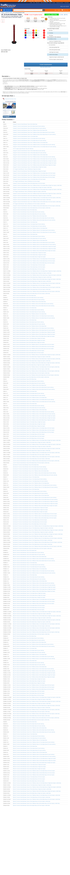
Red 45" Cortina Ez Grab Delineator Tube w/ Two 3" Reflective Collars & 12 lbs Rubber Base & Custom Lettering (33, 315)
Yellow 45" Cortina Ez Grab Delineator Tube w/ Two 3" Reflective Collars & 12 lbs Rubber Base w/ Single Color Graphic (34, 246)
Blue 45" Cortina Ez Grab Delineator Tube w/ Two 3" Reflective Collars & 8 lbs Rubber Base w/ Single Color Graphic (34, 676)
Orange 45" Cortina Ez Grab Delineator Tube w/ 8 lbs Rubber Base (25, 124)
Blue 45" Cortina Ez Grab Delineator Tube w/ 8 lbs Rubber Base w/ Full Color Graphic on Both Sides (31, 719)
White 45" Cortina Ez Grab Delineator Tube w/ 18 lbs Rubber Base (25, 746)
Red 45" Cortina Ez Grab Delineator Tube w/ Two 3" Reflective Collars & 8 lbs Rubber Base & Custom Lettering (33, 303)
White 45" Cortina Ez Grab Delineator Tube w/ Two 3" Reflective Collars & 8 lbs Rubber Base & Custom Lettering (33, 729)
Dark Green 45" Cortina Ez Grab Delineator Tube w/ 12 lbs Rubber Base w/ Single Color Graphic (30, 507)
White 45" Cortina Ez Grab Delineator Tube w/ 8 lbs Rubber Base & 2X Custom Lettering (29, 725)
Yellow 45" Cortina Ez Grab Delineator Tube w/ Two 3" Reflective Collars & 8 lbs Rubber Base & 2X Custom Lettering (34, 220)
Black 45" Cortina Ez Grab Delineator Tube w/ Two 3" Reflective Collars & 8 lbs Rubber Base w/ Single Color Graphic (34, 591)
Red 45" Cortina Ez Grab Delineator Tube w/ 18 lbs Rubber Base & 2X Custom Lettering (29, 324)
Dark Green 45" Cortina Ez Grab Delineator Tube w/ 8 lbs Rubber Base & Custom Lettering (29, 466)
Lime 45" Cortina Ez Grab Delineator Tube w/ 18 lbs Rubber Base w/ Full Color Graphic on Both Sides (31, 458)
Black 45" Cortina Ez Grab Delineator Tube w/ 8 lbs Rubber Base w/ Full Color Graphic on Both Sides (31, 634)
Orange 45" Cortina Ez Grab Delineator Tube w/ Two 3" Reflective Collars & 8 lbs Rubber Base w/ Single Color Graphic (34, 164)
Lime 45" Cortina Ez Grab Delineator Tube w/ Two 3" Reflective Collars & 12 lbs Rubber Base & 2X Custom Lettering (34, 401)
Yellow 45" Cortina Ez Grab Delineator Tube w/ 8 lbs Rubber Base (25, 209)
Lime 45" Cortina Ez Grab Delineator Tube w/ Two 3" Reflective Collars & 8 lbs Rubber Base (29, 385)
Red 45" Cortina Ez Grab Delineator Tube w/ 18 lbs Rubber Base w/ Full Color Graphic (28, 350)
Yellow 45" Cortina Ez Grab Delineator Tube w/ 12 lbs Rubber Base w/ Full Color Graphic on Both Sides (31, 285)
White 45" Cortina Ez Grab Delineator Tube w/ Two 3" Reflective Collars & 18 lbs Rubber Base (30, 752)
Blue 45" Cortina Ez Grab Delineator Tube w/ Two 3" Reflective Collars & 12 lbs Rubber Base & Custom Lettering (33, 656)
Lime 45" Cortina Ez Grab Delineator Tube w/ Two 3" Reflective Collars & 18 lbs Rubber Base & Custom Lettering (33, 411)
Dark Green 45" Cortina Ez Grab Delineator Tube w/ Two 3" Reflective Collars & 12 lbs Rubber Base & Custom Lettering (34, 485)
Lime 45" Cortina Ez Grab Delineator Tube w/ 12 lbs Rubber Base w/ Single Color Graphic (29, 421)
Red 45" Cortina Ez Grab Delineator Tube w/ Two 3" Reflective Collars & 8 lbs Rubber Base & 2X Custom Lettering (33, 305)
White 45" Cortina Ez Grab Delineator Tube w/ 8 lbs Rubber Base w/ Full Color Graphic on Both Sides (31, 805)
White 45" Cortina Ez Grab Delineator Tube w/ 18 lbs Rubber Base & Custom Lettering (28, 748)
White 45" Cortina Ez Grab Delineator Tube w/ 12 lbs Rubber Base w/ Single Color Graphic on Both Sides (32, 785)
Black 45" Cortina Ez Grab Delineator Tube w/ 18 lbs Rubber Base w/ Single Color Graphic (29, 595)
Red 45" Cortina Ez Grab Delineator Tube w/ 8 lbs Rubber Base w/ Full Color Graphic (28, 352)
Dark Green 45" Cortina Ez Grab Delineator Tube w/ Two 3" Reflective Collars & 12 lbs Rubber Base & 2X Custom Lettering (35, 487)
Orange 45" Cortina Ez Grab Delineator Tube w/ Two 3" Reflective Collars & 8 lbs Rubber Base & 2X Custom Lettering (34, 134)
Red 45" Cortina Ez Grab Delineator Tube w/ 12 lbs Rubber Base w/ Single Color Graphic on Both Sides (31, 356)
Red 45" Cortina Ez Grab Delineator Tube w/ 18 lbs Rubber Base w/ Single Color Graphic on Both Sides (31, 360)
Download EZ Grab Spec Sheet (10, 98)
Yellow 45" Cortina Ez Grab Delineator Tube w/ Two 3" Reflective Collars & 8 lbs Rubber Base (30, 215)
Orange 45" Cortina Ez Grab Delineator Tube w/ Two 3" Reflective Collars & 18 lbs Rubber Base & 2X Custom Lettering (34, 158)
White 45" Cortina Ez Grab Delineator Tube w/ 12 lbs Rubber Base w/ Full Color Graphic (29, 776)
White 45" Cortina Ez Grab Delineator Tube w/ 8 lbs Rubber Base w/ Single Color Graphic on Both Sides (32, 793)
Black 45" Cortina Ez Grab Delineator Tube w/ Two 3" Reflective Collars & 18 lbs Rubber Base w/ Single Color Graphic (34, 589)
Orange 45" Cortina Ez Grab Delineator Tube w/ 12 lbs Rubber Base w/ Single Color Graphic (29, 167)
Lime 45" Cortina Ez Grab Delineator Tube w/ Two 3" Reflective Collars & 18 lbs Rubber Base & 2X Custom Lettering (34, 413)
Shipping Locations (59, 2)
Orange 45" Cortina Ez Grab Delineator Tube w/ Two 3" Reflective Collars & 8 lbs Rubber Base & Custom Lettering (33, 132)
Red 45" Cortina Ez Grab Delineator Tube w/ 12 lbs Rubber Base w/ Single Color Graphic (29, 338)
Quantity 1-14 (28, 21)
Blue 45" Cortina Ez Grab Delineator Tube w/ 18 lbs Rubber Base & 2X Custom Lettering (29, 664)
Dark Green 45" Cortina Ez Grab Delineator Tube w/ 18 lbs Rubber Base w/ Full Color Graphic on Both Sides (32, 544)
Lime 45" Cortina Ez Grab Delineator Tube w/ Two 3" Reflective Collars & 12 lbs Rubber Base (30, 397)
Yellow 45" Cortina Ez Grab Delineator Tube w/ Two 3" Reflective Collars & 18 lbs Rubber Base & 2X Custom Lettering (34, 244)
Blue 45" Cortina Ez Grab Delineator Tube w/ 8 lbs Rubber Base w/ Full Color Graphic (28, 695)
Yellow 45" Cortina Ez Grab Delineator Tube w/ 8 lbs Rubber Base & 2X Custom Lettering (29, 213)
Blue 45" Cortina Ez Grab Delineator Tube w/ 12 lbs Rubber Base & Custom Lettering (28, 650)
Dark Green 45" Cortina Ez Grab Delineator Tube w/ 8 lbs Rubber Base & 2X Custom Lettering (30, 468)
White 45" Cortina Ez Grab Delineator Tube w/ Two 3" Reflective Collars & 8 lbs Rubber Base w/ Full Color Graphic (33, 774)
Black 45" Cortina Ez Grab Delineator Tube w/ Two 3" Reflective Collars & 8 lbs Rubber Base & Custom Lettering (33, 558)
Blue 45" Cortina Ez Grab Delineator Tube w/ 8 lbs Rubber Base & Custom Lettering (28, 638)
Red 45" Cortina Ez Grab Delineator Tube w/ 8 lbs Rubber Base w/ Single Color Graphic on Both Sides (31, 364)
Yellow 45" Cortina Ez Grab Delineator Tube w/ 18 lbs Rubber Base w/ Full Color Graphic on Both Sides (31, 289)
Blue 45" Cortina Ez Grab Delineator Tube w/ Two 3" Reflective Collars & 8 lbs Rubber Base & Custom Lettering (33, 644)
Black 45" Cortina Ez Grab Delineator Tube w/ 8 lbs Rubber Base (24, 550)
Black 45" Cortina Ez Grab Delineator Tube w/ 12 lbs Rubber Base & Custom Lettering (28, 564)
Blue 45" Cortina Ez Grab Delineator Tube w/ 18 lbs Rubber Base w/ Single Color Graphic (29, 681)
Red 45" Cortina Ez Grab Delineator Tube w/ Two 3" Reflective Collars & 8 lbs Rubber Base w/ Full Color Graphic (33, 348)
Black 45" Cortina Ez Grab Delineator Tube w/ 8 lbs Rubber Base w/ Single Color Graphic (29, 597)
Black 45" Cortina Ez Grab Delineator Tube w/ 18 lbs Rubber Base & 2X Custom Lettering (29, 579)
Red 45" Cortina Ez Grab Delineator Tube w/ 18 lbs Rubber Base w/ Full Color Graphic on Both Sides (31, 373)
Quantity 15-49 (35, 21)
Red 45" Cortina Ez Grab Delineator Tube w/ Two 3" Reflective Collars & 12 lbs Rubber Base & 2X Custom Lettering (34, 317)
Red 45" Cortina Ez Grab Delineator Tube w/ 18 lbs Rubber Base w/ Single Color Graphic (29, 340)
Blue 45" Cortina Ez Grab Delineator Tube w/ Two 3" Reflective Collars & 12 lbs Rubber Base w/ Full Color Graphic (33, 685)
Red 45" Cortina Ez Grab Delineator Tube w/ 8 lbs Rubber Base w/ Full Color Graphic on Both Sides (31, 377)
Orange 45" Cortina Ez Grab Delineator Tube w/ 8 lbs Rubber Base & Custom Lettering (29, 126)
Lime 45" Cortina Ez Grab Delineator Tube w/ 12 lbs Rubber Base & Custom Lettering (28, 393)
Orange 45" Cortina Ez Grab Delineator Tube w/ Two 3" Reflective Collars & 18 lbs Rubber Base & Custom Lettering (34, 156)
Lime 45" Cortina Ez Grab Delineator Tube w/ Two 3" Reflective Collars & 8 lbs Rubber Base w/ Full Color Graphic (33, 432)
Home (3, 12)
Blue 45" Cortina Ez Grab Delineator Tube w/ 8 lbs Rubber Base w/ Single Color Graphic (29, 683)
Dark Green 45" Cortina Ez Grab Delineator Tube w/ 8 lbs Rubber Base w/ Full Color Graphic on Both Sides (32, 548)
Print (66, 14)
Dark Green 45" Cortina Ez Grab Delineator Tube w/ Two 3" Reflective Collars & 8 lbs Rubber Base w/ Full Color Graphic (34, 517)
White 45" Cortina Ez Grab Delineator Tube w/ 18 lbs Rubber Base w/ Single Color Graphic (29, 766)
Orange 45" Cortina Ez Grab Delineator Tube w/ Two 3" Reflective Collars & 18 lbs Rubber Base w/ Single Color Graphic (34, 162)
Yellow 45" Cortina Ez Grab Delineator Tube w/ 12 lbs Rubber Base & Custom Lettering (29, 224)
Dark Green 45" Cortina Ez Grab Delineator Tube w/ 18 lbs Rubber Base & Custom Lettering (29, 491)
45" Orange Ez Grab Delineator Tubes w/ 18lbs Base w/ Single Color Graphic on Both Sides (29, 191)
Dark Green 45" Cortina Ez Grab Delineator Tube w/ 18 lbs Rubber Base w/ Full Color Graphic (30, 521)
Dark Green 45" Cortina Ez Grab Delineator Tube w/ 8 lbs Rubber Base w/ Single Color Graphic (30, 511)
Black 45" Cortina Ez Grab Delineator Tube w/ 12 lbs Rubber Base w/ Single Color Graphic (29, 593)
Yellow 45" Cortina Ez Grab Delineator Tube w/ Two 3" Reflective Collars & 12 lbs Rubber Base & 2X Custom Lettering (34, 232)
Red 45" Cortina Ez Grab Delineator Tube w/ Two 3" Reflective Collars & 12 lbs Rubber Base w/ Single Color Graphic (34, 332)
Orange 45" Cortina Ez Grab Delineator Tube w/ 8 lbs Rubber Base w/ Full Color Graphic (29, 183)
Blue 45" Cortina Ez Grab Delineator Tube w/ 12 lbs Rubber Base (25, 648)
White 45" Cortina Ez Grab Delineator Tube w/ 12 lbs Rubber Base (25, 734)
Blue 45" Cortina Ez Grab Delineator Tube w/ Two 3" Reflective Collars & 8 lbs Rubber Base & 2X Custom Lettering (33, 646)
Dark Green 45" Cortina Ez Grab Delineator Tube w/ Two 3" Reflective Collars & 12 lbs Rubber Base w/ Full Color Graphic (35, 513)
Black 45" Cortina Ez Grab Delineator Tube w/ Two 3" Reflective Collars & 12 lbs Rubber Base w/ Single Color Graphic (34, 587)
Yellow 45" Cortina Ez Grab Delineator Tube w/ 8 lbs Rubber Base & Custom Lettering (28, 211)
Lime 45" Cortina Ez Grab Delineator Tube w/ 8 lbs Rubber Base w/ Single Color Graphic (29, 426)
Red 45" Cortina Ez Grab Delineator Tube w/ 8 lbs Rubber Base (24, 295)
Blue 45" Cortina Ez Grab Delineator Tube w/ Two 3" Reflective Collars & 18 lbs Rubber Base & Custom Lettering (33, 668)
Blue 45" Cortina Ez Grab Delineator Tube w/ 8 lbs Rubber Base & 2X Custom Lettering (29, 640)
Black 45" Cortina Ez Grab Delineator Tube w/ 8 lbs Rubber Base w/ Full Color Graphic (28, 609)
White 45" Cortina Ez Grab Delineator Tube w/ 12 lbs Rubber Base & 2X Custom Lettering (29, 738)
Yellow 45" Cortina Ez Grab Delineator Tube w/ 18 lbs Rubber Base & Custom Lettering (29, 236)
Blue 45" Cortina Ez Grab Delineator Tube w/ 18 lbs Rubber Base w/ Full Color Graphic (28, 693)
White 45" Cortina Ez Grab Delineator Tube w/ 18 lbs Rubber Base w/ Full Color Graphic (29, 778)
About (50, 2)
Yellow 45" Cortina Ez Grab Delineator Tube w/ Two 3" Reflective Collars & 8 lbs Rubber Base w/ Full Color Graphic (34, 262)
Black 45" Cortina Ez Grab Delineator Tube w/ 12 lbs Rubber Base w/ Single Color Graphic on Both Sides (32, 613)
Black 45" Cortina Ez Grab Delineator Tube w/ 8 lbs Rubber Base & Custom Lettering (28, 552)
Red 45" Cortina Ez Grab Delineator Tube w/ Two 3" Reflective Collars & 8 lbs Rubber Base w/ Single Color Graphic (34, 336)
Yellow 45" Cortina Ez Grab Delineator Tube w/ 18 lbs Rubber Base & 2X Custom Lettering (29, 238)
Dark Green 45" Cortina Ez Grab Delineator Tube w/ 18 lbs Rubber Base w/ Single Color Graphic (30, 509)
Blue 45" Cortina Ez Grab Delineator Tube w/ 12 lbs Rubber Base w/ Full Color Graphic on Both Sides (31, 711)
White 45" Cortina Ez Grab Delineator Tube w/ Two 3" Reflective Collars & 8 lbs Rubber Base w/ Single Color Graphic (34, 762)
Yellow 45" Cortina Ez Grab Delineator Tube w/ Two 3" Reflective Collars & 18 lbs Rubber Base (30, 240)
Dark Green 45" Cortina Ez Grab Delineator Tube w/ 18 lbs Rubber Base (26, 489)
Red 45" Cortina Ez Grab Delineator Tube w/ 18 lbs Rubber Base (24, 319)
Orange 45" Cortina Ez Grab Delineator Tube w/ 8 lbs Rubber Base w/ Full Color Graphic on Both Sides (31, 207)
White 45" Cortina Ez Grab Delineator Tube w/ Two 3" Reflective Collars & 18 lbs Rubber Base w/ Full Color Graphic (34, 772)
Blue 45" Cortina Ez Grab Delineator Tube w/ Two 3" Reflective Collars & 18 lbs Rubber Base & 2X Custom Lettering (34, 670)
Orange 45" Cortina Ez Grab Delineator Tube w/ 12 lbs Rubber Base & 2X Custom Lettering (29, 140)
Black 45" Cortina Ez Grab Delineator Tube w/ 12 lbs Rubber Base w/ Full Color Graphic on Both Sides (31, 625)
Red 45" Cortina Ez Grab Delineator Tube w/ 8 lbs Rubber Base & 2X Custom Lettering (28, 299)
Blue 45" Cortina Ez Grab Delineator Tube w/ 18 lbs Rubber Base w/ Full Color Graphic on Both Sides (31, 715)
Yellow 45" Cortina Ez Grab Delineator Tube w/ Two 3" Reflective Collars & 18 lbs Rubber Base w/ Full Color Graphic (34, 260)
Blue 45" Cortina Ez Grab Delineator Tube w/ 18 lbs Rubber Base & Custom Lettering (28, 662)
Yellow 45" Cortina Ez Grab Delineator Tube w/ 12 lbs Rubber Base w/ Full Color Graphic (29, 264)
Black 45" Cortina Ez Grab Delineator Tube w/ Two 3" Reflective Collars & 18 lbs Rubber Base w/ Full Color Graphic (34, 601)
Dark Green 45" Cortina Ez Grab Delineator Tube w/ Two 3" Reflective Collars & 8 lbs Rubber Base (31, 470)
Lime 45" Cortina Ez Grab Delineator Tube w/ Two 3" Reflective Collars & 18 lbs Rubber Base (30, 409)
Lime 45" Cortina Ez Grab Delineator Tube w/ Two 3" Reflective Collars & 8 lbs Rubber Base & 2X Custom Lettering (34, 389)
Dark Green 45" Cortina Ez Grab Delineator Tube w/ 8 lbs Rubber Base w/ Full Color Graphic (30, 523)
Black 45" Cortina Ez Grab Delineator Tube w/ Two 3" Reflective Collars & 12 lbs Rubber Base (30, 568)
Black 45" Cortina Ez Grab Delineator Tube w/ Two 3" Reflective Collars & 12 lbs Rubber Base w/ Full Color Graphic (34, 599)
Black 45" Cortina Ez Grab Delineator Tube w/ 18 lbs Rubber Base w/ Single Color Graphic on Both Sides (32, 617)
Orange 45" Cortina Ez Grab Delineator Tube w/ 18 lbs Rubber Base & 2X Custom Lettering (29, 152)
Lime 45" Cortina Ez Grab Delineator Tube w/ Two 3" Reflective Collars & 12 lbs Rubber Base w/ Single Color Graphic (34, 415)
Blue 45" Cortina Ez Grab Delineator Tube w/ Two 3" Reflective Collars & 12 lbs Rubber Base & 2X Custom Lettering (34, 658)
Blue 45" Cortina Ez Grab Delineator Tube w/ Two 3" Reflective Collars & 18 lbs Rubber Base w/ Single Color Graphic (34, 674)
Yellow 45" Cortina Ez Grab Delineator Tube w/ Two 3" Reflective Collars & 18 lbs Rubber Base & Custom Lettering (33, 242)
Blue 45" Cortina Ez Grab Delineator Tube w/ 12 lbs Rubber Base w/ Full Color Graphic (28, 691)
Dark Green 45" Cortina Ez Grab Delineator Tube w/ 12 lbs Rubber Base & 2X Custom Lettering (30, 481)
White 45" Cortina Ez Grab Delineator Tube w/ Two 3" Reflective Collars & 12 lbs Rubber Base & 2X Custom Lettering (34, 744)
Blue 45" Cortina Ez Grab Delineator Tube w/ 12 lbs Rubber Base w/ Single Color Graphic (29, 678)
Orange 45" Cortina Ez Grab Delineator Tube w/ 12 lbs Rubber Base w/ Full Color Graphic (29, 179)
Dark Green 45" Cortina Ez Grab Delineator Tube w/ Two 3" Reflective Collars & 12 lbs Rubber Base (31, 483)
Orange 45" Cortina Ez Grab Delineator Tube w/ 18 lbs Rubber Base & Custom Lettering (29, 150)
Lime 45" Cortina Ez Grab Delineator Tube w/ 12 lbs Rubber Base (25, 391)
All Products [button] (8, 10)
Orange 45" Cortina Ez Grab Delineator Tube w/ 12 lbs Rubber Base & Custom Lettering (29, 138)
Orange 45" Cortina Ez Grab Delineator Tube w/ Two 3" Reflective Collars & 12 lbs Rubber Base (30, 142)
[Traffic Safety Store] (8, 5)
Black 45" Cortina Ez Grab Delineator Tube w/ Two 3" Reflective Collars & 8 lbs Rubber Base (29, 556)
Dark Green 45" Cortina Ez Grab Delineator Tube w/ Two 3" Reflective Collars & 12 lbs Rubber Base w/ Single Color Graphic (35, 501)
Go (43, 10)
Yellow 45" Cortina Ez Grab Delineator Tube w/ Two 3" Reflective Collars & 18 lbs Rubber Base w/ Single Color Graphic (34, 248)
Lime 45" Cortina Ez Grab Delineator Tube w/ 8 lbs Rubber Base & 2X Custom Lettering (29, 383)
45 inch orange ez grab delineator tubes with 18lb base (23, 148)
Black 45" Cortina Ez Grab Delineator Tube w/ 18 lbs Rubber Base (25, 574)
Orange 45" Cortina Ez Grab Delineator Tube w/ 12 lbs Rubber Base (25, 136)
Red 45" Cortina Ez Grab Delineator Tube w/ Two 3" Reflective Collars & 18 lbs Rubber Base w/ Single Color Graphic (34, 334)
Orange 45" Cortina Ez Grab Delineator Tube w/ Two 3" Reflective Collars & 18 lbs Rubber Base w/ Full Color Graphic (34, 175)
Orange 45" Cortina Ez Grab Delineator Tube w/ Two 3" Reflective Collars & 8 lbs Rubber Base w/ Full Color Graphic (34, 177)
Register (59, 10)
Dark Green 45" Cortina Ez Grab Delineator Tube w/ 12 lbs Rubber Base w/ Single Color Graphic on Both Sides (33, 528)
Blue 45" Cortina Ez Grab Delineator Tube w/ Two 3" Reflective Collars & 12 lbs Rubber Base (29, 654)
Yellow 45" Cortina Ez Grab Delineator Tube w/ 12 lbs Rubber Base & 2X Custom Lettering (29, 226)
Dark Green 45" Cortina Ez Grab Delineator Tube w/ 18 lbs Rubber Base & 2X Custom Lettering (30, 493)
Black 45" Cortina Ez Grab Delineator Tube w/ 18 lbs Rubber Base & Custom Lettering (28, 576)
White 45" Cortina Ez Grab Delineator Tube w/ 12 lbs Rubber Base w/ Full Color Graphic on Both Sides (31, 797)
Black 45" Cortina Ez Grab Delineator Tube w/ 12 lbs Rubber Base (25, 562)
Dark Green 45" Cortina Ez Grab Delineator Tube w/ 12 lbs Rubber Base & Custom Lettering (29, 479)
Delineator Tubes (8, 12)
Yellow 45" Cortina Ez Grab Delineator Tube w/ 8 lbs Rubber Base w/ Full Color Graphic (29, 269)
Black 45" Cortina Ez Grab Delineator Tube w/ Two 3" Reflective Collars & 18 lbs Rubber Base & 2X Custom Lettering (34, 585)
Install (31, 2)
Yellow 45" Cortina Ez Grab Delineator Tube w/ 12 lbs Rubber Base (25, 222)
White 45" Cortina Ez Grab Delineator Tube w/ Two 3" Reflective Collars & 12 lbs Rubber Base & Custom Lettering (33, 742)
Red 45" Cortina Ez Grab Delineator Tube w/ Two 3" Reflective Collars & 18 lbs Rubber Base (29, 326)
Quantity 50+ (42, 21)
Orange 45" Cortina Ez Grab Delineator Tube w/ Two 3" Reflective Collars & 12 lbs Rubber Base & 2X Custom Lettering (34, 146)
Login (55, 10)
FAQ (34, 2)
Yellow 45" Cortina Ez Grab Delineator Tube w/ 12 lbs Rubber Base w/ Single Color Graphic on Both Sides (32, 273)
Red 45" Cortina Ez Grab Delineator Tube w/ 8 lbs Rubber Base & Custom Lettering (28, 297)
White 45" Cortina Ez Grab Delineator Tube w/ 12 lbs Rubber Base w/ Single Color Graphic (29, 764)
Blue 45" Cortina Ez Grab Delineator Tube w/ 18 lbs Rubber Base (25, 660)
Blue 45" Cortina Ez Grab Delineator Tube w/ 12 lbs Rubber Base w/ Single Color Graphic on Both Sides (32, 699)
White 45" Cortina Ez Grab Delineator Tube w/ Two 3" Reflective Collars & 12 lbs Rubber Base (30, 740)
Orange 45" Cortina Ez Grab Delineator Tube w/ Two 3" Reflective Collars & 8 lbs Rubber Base (30, 130)
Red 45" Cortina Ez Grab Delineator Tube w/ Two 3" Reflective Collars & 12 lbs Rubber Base (29, 313)
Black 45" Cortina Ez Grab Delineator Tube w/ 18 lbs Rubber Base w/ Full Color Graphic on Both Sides (31, 630)
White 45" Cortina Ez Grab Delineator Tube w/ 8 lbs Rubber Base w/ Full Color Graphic (29, 780)
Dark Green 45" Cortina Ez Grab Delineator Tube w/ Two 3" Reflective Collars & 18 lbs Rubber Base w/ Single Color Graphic (35, 503)
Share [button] (62, 14)
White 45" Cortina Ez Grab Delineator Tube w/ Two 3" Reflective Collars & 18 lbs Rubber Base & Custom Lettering (33, 754)
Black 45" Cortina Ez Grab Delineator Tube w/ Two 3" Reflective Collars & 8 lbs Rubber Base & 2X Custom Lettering (34, 560)
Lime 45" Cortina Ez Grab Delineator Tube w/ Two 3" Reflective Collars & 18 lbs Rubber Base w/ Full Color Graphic (33, 430)
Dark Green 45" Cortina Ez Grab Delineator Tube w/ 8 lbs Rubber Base (26, 464)
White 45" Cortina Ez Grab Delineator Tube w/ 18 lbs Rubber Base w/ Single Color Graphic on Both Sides (32, 789)
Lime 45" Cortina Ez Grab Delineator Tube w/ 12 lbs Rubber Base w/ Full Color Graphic (29, 434)
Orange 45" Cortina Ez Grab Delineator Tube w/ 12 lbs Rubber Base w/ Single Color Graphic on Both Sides (32, 187)
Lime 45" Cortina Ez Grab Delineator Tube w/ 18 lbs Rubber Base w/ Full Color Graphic (29, 436)
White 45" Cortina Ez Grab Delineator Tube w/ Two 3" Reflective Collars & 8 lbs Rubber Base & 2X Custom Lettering (34, 732)
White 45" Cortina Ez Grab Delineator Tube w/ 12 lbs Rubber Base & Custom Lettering (28, 736)
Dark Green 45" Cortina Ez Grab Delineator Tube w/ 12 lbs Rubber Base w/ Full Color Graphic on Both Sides (32, 540)
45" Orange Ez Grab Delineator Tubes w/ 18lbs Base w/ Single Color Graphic (27, 169)
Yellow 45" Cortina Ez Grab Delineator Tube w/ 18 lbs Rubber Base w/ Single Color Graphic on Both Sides (32, 277)
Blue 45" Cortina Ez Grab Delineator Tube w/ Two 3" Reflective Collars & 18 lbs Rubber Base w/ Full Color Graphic (33, 687)
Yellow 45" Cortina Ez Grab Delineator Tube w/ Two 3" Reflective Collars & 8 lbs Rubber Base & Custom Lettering (33, 218)
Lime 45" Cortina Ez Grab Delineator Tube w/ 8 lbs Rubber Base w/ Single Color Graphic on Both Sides (31, 450)
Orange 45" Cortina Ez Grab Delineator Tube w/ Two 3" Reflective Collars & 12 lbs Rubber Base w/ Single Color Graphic (34, 160)
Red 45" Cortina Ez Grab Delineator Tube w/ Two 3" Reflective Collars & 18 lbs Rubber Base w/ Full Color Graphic (33, 346)
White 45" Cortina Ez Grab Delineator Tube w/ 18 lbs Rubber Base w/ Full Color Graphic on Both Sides (31, 801)
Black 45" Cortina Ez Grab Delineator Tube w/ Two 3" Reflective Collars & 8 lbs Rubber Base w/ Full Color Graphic (33, 603)
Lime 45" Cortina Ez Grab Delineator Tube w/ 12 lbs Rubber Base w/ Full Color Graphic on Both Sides (31, 454)
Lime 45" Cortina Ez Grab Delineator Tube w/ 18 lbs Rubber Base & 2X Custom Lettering (29, 407)
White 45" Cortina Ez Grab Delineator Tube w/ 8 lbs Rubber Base (25, 721)
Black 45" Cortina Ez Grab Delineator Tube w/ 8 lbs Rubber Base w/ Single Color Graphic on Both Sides (31, 621)
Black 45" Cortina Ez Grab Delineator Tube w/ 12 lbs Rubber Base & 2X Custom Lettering (29, 566)
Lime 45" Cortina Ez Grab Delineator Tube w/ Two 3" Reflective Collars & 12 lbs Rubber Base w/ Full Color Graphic (33, 428)
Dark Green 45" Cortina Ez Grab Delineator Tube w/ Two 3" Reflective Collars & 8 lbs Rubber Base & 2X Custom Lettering (35, 475)
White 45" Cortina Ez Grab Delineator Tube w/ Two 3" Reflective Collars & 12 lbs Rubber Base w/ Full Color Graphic (34, 770)
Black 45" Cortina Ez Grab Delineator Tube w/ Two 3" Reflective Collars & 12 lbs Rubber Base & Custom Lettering (33, 570)
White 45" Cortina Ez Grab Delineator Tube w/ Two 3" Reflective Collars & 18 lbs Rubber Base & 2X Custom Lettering (34, 756)
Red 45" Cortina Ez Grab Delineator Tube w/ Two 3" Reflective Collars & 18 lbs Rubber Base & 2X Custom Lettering (34, 330)
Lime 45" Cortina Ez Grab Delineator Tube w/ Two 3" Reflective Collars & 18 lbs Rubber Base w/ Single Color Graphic (34, 417)
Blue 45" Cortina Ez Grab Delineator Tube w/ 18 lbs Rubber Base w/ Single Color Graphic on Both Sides (32, 703)
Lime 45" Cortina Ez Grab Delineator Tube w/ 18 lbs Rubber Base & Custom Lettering (28, 405)
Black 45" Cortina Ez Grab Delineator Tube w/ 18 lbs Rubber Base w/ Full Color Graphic (29, 607)
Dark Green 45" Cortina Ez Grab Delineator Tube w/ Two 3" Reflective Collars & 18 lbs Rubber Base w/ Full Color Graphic (35, 515)
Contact (53, 2)
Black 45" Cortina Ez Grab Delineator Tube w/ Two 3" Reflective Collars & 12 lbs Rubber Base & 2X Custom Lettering (34, 572)
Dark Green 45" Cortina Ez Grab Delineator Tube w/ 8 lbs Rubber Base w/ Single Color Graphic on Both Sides (33, 536)
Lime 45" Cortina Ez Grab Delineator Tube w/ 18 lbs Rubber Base (25, 403)
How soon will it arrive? (45, 67)
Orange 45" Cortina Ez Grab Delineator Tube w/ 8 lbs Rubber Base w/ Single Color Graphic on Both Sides (32, 195)
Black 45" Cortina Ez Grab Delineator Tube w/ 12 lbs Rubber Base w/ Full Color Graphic (29, 605)
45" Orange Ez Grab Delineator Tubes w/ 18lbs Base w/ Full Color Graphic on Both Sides (29, 203)
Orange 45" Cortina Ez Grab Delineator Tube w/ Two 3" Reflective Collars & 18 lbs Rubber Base (30, 154)
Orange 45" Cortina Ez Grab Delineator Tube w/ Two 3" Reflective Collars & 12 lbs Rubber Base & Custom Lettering (34, 144)
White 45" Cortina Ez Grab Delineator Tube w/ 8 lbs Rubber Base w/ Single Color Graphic (29, 768)
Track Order (66, 2)
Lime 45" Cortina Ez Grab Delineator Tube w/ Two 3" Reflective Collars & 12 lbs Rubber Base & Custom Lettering (33, 399)
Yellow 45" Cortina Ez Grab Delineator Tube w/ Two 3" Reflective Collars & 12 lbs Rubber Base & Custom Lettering (33, 230)
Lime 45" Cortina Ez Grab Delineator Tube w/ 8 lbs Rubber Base (24, 379)
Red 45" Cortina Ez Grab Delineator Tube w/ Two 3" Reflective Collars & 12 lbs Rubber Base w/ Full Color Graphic (33, 344)
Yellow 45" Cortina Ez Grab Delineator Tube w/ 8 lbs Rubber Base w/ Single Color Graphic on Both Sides (32, 281)
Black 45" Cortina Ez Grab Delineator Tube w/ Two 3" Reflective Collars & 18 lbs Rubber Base (30, 581)
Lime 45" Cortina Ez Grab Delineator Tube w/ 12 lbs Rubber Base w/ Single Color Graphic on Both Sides (32, 442)
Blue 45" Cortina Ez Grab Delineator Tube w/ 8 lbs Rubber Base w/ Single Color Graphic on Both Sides (31, 707)
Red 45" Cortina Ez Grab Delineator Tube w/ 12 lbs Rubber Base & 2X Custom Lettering (29, 311)
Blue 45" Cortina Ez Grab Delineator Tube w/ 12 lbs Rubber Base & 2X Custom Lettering (29, 652)
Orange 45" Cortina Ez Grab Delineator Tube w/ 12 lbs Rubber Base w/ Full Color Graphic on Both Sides (32, 199)
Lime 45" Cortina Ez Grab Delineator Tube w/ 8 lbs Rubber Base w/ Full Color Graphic (28, 438)
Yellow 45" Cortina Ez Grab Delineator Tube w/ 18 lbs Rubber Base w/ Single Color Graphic (29, 254)
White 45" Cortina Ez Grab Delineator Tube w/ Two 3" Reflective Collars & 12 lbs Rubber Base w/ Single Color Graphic (34, 758)
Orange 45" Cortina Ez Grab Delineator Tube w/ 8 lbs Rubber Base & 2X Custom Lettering (29, 128)
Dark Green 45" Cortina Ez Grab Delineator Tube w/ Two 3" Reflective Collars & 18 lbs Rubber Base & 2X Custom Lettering (35, 499)
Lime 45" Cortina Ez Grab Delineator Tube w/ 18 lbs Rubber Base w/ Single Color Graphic (29, 424)
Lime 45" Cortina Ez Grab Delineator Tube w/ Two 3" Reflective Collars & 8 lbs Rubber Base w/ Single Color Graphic (34, 419)
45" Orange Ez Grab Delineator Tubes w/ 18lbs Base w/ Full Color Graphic (26, 181)
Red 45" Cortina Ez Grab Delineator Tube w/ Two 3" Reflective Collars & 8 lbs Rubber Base (29, 301)
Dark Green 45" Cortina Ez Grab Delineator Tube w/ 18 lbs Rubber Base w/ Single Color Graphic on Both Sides (33, 532)
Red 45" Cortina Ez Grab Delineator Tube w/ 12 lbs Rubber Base (24, 307)
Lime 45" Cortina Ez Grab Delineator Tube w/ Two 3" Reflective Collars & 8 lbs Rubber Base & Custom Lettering (33, 387)
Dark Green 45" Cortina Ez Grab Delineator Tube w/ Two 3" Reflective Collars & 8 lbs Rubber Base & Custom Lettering (34, 472)
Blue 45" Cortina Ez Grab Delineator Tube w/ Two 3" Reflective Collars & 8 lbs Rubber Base (29, 642)
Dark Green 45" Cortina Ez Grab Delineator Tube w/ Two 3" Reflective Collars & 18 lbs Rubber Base (31, 495)
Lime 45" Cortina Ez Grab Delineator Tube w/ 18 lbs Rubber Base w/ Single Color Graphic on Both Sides (32, 446)
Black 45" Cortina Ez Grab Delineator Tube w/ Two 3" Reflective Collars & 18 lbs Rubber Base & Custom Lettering (33, 583)
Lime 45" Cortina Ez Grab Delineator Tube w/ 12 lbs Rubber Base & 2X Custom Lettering (29, 395)
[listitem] (29, 30)
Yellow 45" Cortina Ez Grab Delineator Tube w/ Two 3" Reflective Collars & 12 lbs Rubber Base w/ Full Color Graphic (34, 258)
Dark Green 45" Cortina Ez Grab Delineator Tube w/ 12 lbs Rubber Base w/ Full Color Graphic (30, 519)
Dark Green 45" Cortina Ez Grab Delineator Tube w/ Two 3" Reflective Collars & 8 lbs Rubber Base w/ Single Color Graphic (35, 505)
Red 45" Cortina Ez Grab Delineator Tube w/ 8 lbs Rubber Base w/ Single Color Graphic (29, 342)
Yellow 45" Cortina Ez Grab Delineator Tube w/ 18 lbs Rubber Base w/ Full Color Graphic (29, 266)
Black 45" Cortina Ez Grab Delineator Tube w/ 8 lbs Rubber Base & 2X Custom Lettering (29, 554)
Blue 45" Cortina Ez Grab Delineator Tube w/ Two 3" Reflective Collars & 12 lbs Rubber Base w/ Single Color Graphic (34, 672)
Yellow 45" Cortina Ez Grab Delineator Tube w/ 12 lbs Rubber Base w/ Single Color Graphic (29, 252)
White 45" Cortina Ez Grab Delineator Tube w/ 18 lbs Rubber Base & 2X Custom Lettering (29, 750)
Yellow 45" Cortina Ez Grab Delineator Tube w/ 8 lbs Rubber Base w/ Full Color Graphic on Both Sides (31, 293)
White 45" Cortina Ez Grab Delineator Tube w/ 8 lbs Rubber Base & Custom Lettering (28, 723)
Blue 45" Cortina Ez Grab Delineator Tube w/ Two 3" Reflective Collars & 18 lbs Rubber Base (29, 666)
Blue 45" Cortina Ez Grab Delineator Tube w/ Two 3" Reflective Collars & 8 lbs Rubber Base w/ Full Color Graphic (33, 689)
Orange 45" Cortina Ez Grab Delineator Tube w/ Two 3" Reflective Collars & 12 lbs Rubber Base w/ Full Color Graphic (34, 173)
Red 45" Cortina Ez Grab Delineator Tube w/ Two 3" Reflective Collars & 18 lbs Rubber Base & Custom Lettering (33, 328)
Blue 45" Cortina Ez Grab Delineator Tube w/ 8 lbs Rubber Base (24, 636)
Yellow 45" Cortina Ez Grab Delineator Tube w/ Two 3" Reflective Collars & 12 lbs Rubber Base (30, 228)
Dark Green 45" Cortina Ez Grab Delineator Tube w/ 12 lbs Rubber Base (26, 477)
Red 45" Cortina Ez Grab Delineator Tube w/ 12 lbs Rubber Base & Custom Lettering (28, 309)
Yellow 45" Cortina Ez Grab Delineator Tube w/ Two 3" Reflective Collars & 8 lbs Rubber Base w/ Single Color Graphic (34, 250)
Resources (38, 2)
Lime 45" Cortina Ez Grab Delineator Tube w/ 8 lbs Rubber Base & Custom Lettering (28, 381)
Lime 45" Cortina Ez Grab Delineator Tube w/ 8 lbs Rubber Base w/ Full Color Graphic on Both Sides (31, 462)
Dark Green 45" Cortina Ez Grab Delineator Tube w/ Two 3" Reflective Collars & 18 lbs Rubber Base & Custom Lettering (34, 497)
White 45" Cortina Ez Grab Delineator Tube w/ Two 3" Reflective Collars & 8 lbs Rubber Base (30, 727)
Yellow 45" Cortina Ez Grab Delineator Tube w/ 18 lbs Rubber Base (25, 234)
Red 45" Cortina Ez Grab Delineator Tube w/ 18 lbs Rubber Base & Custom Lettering (28, 322)
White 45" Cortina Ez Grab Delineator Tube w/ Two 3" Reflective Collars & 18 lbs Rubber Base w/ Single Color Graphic (34, 760)
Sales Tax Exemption (44, 2)
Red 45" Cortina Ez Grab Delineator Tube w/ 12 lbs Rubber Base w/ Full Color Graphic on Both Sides (31, 368)
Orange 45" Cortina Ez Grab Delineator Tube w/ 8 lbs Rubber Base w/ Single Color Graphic (29, 171)
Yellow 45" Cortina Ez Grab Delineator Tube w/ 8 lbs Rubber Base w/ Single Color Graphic (29, 256)
